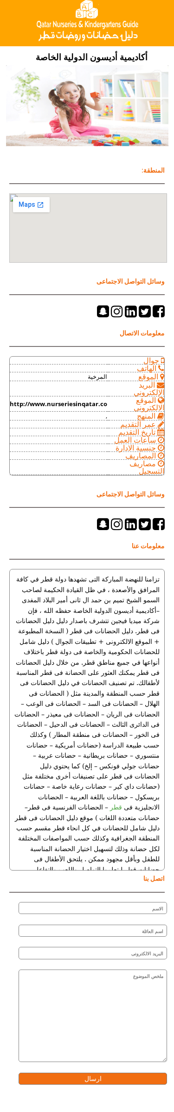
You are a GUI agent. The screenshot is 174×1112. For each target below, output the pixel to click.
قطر (115, 807)
